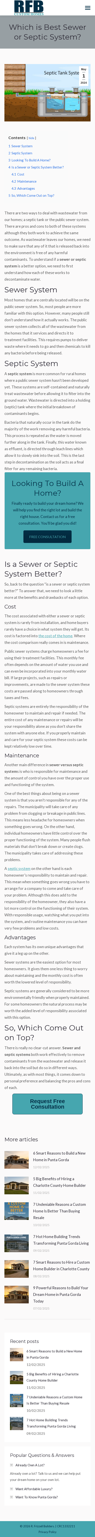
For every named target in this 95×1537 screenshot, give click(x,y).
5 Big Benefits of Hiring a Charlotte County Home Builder (59, 1182)
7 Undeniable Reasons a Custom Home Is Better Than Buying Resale (59, 1211)
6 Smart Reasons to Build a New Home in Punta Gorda (59, 1156)
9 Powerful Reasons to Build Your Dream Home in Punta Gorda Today (60, 1294)
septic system (19, 868)
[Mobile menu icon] (88, 8)
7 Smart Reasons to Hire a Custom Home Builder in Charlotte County (61, 1265)
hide (31, 138)
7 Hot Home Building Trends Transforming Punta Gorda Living (61, 1240)
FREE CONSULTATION (47, 537)
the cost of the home (55, 635)
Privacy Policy (48, 1532)
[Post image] (16, 1160)
